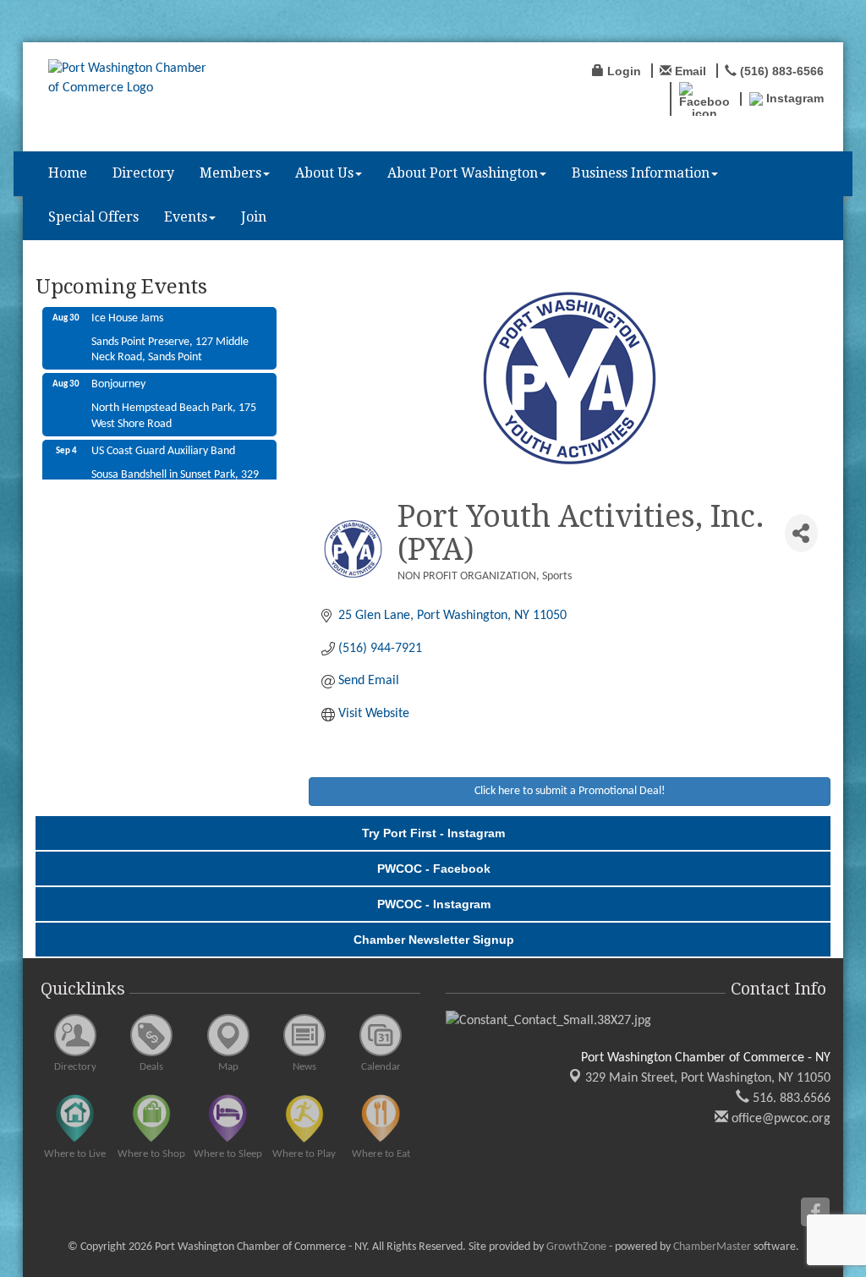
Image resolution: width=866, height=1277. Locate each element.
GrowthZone (576, 1246)
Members (230, 173)
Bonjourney (118, 374)
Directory (143, 173)
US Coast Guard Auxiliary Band (163, 441)
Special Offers (93, 217)
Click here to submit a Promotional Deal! (570, 791)
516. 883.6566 (789, 1098)
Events (185, 217)
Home (67, 173)
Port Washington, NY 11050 (707, 1078)
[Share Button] (801, 533)
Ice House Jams (127, 308)
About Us (324, 173)
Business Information (641, 173)
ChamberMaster (712, 1246)
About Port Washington (462, 173)
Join (253, 217)
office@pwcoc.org (779, 1119)
